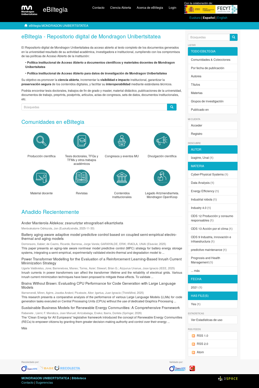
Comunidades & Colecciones (210, 59)
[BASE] (46, 368)
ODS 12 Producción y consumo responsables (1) (212, 218)
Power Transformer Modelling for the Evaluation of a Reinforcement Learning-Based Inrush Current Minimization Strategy (101, 260)
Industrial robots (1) (204, 199)
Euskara (195, 17)
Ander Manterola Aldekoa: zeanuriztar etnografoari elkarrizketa (72, 222)
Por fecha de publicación (207, 68)
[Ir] (234, 37)
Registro (196, 133)
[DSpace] (228, 378)
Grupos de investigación (207, 101)
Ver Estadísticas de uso (206, 320)
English (222, 17)
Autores (196, 76)
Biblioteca (79, 378)
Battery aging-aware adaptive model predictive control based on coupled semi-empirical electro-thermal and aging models (99, 236)
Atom (200, 352)
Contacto (98, 7)
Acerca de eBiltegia (150, 7)
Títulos (195, 84)
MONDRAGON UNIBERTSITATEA (45, 378)
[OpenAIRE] (30, 368)
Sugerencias (44, 382)
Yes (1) (195, 304)
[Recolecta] (67, 368)
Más (24, 328)
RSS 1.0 (202, 335)
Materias (196, 93)
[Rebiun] (192, 368)
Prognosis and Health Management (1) (205, 260)
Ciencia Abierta (120, 7)
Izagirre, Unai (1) (202, 157)
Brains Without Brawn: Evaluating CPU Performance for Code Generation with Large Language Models (98, 285)
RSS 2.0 (202, 343)
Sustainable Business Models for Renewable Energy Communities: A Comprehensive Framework (100, 307)
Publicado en (200, 109)
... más (195, 270)
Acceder (196, 125)
